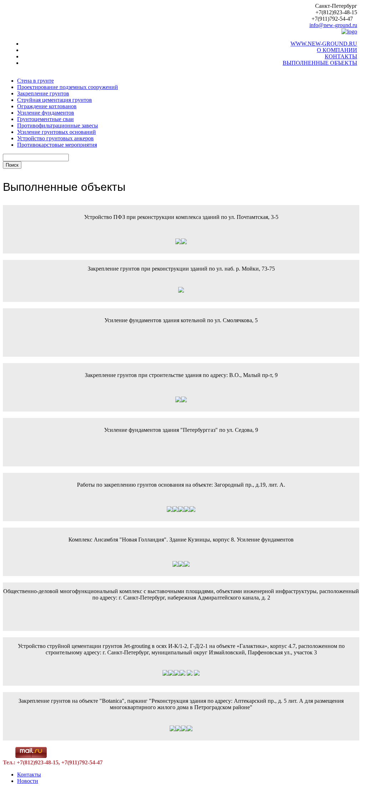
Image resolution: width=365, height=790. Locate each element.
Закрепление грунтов (43, 93)
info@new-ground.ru (333, 25)
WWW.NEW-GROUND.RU (324, 44)
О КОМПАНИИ (337, 50)
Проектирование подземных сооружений (67, 87)
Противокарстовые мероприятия (57, 145)
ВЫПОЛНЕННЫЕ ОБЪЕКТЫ (320, 63)
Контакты (29, 774)
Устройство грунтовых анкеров (55, 138)
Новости (27, 781)
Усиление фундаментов (45, 113)
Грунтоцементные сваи (45, 119)
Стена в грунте (35, 81)
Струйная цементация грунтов (54, 100)
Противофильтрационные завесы (57, 125)
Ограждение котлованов (47, 106)
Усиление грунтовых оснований (56, 132)
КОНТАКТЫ (341, 56)
